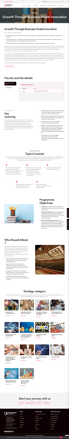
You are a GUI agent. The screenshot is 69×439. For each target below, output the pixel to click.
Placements (37, 424)
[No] (67, 437)
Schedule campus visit (30, 402)
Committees (53, 424)
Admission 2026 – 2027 (41, 414)
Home (24, 5)
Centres (21, 420)
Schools (21, 416)
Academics (35, 5)
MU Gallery (22, 424)
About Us (28, 5)
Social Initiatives (53, 422)
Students (49, 1)
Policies (52, 428)
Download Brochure (54, 416)
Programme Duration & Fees (9, 84)
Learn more (8, 315)
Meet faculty (46, 402)
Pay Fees (37, 416)
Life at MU (61, 5)
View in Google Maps (10, 423)
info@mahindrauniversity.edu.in (11, 428)
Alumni (56, 1)
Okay (61, 437)
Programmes (22, 418)
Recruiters (60, 1)
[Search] (63, 2)
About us (39, 402)
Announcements (9, 1)
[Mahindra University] (8, 5)
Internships (37, 420)
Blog (36, 426)
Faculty (53, 1)
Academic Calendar (38, 418)
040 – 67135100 (9, 426)
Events (21, 426)
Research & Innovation (52, 5)
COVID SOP (53, 426)
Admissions (43, 5)
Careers (21, 402)
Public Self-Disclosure (54, 418)
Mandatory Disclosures (55, 414)
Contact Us (37, 428)
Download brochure (9, 66)
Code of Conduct (54, 420)
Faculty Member (8, 87)
